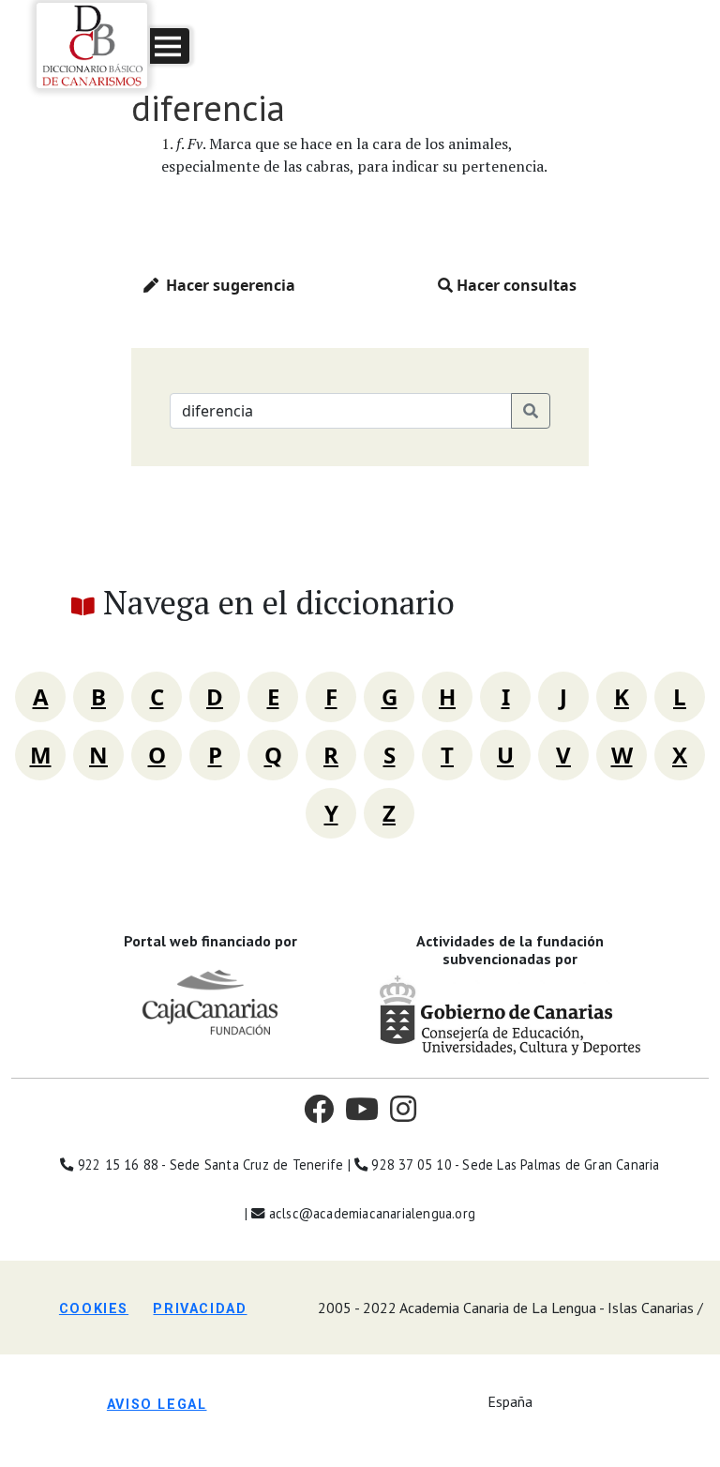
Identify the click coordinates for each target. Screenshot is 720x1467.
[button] (169, 46)
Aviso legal (157, 1405)
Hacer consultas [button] (515, 285)
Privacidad (200, 1309)
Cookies (93, 1309)
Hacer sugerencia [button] (226, 285)
